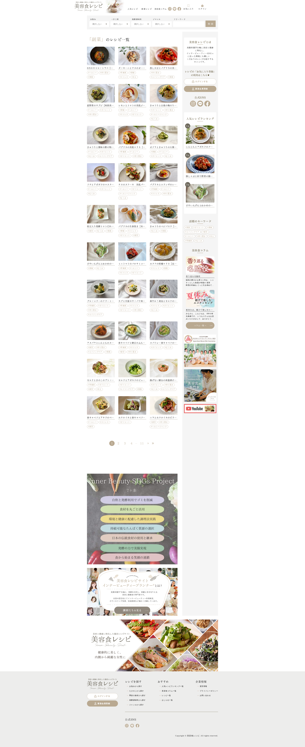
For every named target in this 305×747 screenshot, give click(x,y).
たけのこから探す (136, 691)
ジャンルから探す (136, 705)
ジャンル (157, 19)
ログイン (202, 9)
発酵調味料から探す (137, 700)
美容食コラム (160, 9)
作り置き (105, 73)
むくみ (155, 119)
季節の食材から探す (137, 695)
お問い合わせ (205, 695)
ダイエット (105, 110)
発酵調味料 (137, 19)
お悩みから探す (135, 686)
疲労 (91, 231)
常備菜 (123, 73)
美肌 (91, 77)
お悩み (93, 19)
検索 (211, 23)
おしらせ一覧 (167, 700)
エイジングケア (158, 77)
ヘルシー (93, 73)
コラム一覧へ (200, 325)
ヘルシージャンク (159, 114)
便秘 (133, 73)
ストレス (124, 77)
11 (142, 443)
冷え (134, 77)
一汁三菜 (115, 19)
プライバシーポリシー (209, 691)
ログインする (201, 81)
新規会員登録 (201, 89)
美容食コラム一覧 (169, 691)
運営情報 (203, 686)
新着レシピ (146, 9)
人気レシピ (132, 9)
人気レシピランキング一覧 (173, 686)
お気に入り (188, 9)
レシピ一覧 (166, 695)
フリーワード (179, 19)
